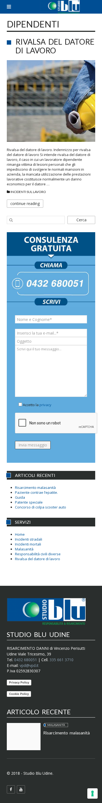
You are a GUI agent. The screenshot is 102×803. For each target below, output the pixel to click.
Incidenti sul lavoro (28, 192)
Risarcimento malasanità (35, 487)
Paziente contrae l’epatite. (36, 492)
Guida (20, 497)
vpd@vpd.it (29, 665)
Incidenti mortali (28, 544)
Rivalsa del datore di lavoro (55, 46)
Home (20, 534)
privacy (45, 404)
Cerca (81, 219)
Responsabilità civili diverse (38, 553)
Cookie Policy (19, 694)
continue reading (25, 203)
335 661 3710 (61, 659)
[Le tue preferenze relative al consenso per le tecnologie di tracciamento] (92, 793)
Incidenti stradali (28, 539)
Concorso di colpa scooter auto (40, 507)
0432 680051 (25, 659)
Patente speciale (29, 502)
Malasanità (24, 549)
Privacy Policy (19, 682)
